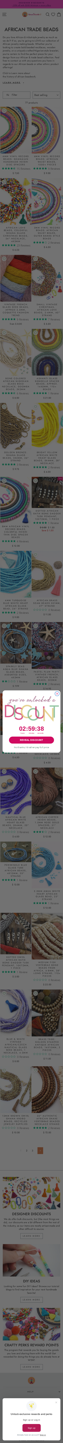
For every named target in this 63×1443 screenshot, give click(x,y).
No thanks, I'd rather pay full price (31, 747)
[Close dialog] (57, 693)
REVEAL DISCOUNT (31, 740)
